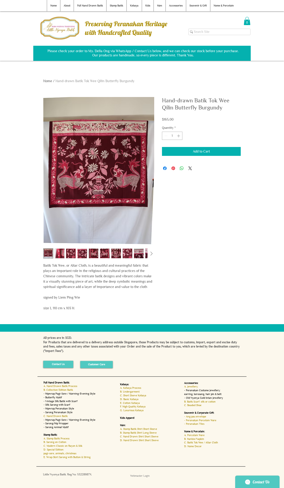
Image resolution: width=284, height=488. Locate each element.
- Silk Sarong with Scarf (56, 404)
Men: (123, 425)
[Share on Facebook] (165, 168)
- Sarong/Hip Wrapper (56, 423)
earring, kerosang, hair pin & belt (202, 394)
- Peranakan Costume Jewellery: (202, 390)
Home (47, 81)
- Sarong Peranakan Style (58, 412)
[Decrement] (165, 136)
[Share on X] (190, 168)
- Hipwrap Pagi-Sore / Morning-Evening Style (69, 393)
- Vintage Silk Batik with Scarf (60, 401)
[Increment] (179, 136)
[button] (247, 21)
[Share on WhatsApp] (181, 168)
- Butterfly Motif (52, 397)
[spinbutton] (172, 136)
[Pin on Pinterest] (173, 168)
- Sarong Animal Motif (56, 427)
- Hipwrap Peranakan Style (58, 408)
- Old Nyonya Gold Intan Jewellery (203, 397)
